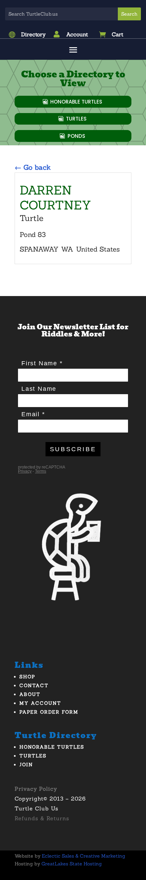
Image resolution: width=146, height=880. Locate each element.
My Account (40, 703)
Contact (34, 685)
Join (26, 765)
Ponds (76, 136)
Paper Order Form (48, 712)
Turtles (76, 118)
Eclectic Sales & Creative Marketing (83, 856)
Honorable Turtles (76, 101)
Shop (27, 677)
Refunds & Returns (42, 818)
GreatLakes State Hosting (71, 864)
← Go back (33, 167)
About (29, 694)
